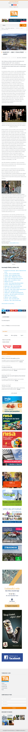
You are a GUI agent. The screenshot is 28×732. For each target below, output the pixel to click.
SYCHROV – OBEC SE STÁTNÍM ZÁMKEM (12, 273)
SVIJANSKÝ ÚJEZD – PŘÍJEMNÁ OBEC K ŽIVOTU (13, 276)
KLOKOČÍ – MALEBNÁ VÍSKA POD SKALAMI (12, 284)
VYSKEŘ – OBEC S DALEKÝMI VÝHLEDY (11, 291)
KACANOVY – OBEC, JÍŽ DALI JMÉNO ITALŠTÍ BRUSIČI (14, 294)
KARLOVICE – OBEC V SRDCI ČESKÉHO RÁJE (12, 300)
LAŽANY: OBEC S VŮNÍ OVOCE (10, 295)
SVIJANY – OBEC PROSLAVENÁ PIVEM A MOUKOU (13, 278)
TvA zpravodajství (6, 320)
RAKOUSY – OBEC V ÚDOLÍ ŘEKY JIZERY (11, 298)
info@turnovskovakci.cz (20, 730)
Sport (22, 335)
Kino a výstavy (14, 335)
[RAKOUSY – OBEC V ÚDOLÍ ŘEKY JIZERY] (14, 42)
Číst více (21, 361)
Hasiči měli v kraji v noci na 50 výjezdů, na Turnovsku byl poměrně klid (13, 376)
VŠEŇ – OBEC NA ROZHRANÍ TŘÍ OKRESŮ (12, 287)
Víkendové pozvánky (6, 386)
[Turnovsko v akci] (14, 13)
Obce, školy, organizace (21, 57)
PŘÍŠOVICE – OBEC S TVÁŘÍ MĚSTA (10, 297)
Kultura (6, 335)
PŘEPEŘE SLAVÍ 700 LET (8, 281)
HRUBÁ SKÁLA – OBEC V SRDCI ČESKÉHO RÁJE (13, 286)
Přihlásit (11, 6)
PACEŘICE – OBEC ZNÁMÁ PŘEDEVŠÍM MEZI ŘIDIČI (13, 283)
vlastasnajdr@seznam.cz (14, 242)
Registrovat (15, 6)
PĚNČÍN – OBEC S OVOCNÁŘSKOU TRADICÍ (12, 280)
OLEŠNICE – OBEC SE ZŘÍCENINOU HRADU (12, 275)
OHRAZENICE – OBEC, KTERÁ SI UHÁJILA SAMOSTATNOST (15, 289)
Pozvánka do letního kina (7, 367)
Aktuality (5, 353)
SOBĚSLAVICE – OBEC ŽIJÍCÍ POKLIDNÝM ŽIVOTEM (13, 292)
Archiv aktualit (14, 393)
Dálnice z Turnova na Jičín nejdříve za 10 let (14, 3)
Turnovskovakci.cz (11, 730)
